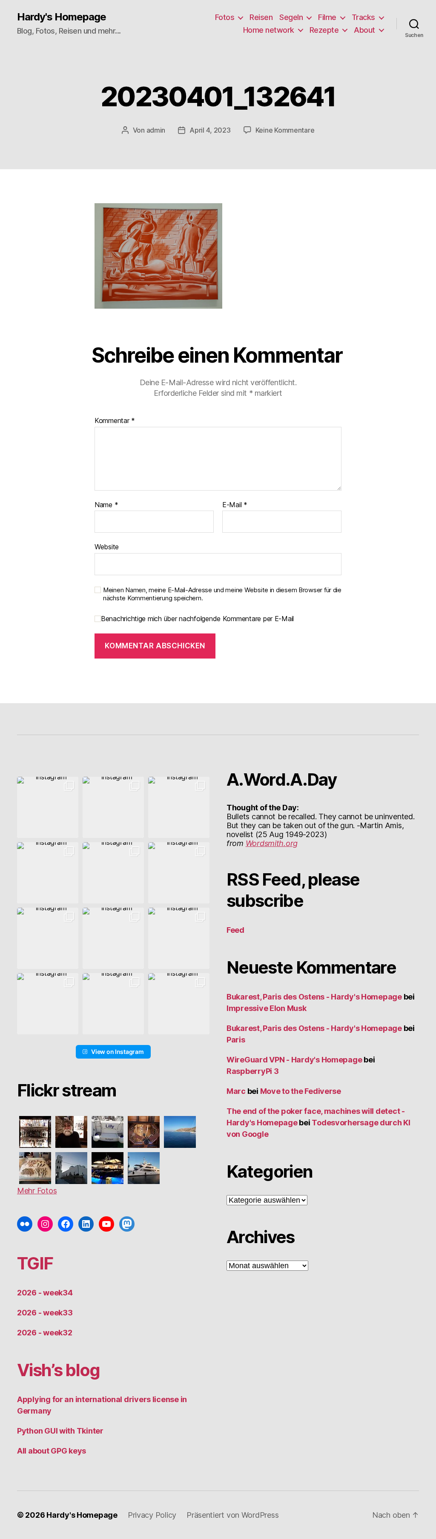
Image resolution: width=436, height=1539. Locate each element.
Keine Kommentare (285, 130)
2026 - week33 (45, 1312)
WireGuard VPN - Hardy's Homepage (294, 1059)
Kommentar (115, 421)
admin (156, 130)
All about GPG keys (51, 1450)
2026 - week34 (45, 1292)
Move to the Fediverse (300, 1091)
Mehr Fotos (37, 1190)
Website (107, 546)
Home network (268, 30)
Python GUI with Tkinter (60, 1430)
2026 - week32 (44, 1332)
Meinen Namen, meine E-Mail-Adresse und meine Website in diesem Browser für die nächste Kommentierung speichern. (222, 594)
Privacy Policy (152, 1515)
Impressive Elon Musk (267, 1008)
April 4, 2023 (210, 130)
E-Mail (234, 505)
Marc (236, 1091)
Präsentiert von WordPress (232, 1515)
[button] (47, 807)
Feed (235, 930)
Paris (236, 1039)
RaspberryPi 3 (253, 1071)
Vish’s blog (58, 1370)
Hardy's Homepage (61, 17)
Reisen (261, 17)
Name (106, 505)
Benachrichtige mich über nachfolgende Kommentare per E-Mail (197, 619)
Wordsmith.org (272, 843)
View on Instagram (117, 1051)
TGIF (35, 1263)
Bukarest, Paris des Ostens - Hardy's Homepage (314, 996)
